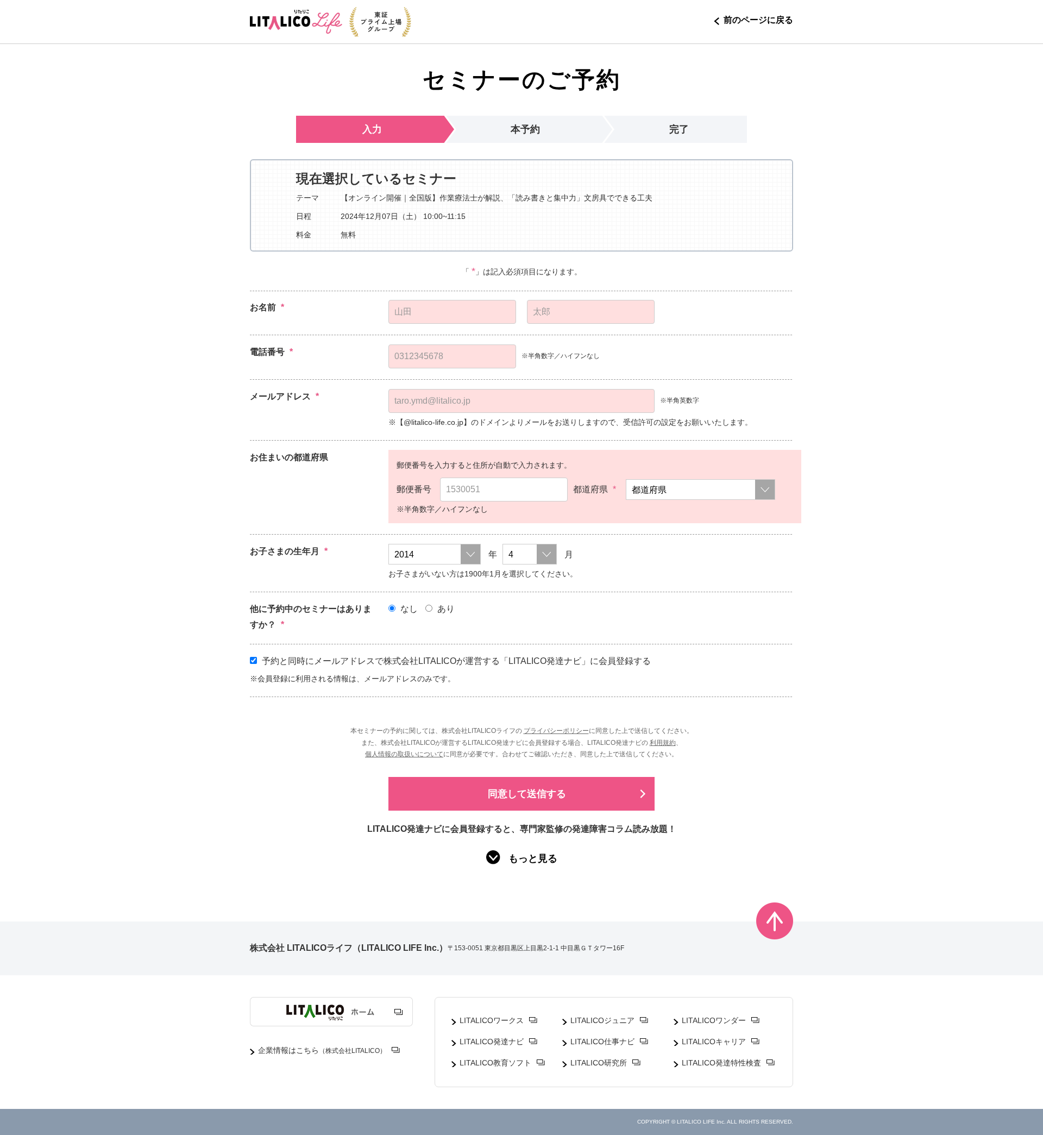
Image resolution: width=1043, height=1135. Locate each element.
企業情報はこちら (322, 1050)
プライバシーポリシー (556, 731)
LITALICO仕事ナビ (602, 1041)
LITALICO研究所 (598, 1062)
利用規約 (663, 743)
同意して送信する (527, 793)
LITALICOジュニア (602, 1020)
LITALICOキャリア (714, 1041)
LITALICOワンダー (714, 1020)
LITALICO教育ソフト (495, 1062)
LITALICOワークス (492, 1020)
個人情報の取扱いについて (404, 754)
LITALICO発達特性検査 (721, 1062)
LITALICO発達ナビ (492, 1041)
